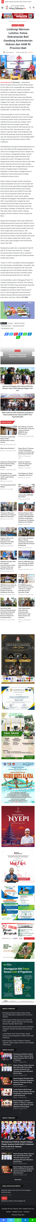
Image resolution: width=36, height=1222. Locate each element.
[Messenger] (20, 334)
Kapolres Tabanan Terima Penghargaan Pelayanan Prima (25, 463)
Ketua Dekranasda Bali (18, 326)
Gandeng (10, 323)
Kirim (4, 1198)
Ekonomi (23, 21)
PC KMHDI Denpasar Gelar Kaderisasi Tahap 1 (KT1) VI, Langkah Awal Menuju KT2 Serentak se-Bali (26, 588)
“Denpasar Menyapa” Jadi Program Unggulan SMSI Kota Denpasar (8, 514)
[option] (17, 353)
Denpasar (14, 25)
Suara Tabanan (10, 52)
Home (13, 21)
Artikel (18, 21)
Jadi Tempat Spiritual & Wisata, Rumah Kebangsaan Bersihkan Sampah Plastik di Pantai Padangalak (26, 541)
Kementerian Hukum (6, 326)
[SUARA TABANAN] (16, 7)
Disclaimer (27, 1211)
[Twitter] (11, 334)
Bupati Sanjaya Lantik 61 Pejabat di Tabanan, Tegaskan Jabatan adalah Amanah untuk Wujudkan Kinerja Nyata (18, 1042)
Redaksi (8, 1211)
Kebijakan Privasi (17, 1211)
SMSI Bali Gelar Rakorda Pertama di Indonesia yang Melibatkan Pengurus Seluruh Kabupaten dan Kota (8, 588)
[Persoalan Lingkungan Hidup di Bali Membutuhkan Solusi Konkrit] (8, 430)
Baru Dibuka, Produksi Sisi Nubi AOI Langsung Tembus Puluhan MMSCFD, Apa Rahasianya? (26, 430)
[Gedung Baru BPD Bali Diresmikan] (26, 488)
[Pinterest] (15, 334)
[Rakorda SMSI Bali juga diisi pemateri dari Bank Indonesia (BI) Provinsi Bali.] (26, 555)
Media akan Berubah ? (7, 448)
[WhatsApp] (24, 334)
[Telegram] (29, 334)
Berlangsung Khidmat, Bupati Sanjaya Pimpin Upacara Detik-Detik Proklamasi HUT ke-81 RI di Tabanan (17, 1015)
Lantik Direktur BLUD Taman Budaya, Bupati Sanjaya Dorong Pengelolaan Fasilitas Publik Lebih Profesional (18, 1035)
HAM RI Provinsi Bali (19, 323)
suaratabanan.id (6, 82)
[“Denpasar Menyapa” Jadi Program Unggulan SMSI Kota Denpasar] (8, 506)
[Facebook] (6, 334)
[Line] (17, 337)
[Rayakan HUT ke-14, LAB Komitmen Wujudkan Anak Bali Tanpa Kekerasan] (8, 531)
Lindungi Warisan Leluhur (7, 328)
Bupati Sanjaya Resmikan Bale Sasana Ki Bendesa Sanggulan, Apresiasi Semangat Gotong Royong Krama (18, 1029)
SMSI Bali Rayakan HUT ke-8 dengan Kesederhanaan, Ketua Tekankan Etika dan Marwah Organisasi (8, 565)
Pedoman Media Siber (18, 1215)
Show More (18, 1179)
